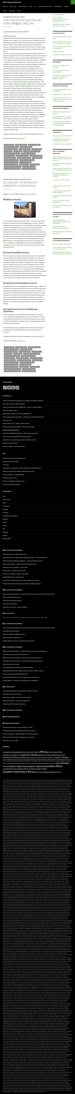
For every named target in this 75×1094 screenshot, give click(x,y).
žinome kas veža (26, 920)
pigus (65, 953)
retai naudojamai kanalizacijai (10, 905)
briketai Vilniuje (36, 980)
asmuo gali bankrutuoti (26, 936)
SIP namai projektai (38, 827)
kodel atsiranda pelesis (37, 832)
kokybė (53, 962)
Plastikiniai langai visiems (10, 478)
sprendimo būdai (7, 964)
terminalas (36, 1018)
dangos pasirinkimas (7, 927)
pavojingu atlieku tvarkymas (9, 892)
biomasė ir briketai (56, 980)
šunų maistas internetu (31, 1010)
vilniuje (26, 954)
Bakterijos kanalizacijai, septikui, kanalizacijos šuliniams (18, 471)
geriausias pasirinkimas (63, 925)
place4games (9, 992)
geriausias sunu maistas (34, 873)
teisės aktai (29, 958)
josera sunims (39, 855)
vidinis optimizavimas (8, 840)
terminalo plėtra (25, 1018)
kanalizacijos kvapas (61, 869)
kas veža (50, 917)
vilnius (32, 954)
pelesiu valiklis (9, 887)
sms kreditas (28, 1087)
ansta (35, 990)
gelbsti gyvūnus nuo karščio (57, 873)
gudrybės (61, 1015)
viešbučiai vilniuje (54, 772)
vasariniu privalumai (7, 1080)
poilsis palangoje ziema (43, 759)
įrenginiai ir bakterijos (16, 979)
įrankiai (18, 1031)
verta (4, 971)
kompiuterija (34, 1002)
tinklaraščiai (23, 1000)
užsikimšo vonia (30, 943)
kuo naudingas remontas (53, 819)
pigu (42, 1007)
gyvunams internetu (56, 861)
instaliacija (22, 1026)
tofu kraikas (47, 865)
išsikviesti (48, 953)
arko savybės (45, 1069)
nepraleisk (5, 1042)
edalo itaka (24, 861)
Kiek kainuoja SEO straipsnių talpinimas (14, 704)
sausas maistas (21, 874)
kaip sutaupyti (47, 861)
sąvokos (48, 966)
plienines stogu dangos (11, 160)
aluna (4, 878)
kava (37, 979)
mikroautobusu (6, 956)
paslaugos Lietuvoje (39, 900)
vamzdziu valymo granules (62, 902)
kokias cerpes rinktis (43, 905)
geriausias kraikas (67, 874)
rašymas (15, 998)
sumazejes (40, 1028)
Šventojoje (40, 1008)
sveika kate (45, 838)
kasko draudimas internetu (62, 1011)
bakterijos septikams (22, 905)
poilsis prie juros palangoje (54, 759)
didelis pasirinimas (40, 949)
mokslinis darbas (44, 1018)
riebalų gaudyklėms (47, 951)
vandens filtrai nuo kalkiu (26, 769)
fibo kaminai (8, 151)
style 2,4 (27, 878)
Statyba (5, 10)
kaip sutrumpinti (22, 917)
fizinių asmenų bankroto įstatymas (53, 935)
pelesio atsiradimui (12, 1085)
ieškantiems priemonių (59, 899)
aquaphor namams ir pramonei (46, 799)
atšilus (9, 1064)
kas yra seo (59, 809)
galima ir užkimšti (22, 943)
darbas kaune (59, 951)
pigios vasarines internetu (9, 1082)
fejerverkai (5, 869)
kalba (39, 993)
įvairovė (69, 1051)
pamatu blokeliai (9, 155)
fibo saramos (18, 151)
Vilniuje (57, 976)
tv (50, 1046)
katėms (67, 858)
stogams (27, 1036)
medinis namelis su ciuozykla (15, 843)
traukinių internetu (24, 985)
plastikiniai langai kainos (22, 1011)
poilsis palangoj (53, 757)
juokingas (44, 990)
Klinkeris (57, 62)
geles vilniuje (29, 976)
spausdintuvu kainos (55, 889)
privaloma (37, 1020)
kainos (39, 954)
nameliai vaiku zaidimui (63, 881)
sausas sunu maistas (66, 863)
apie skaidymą (63, 945)
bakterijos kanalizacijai (26, 830)
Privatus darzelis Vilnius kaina (27, 825)
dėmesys (26, 951)
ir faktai (15, 946)
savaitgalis (55, 967)
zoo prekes (46, 878)
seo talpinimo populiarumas (64, 1072)
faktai (30, 935)
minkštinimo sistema (64, 781)
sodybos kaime (67, 967)
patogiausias (39, 1000)
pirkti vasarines (23, 1078)
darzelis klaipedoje (46, 894)
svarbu (28, 1025)
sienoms (55, 1036)
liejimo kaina (46, 1060)
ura (15, 1044)
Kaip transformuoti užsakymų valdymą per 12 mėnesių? (18, 737)
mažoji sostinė (41, 953)
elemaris (41, 878)
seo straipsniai (62, 1003)
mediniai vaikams (55, 879)
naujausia (41, 1039)
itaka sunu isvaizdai (31, 861)
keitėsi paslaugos (67, 951)
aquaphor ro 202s (28, 807)
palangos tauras (29, 757)
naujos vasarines (48, 1075)
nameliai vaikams (39, 879)
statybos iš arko (67, 907)
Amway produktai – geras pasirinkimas (14, 446)
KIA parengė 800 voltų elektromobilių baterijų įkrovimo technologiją (62, 221)
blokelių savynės (22, 1070)
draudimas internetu (21, 958)
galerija (43, 1046)
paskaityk (37, 1042)
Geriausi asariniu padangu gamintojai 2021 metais (56, 850)
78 (62, 1044)
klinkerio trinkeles (20, 884)
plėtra (64, 1018)
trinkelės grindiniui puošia (57, 907)
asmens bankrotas (7, 938)
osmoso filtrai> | (17, 781)
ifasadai (32, 1059)
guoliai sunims (56, 855)
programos (53, 900)
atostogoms (18, 971)
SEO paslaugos (59, 33)
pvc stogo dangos (25, 162)
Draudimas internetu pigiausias (11, 484)
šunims (63, 858)
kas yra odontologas (60, 876)
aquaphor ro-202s (64, 804)
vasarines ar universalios (21, 1073)
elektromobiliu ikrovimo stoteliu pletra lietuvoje (36, 817)
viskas (64, 1038)
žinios (20, 1044)
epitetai (51, 922)
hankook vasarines (36, 1077)
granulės (30, 1051)
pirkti (37, 1056)
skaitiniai (25, 1042)
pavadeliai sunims (42, 863)
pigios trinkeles (37, 157)
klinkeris (5, 891)
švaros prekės (45, 954)
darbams (40, 1060)
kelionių (43, 958)
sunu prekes (40, 1010)
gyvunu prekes (52, 838)
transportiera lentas (43, 989)
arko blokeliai (41, 930)
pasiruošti (29, 971)
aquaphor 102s (19, 807)
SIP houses (24, 829)
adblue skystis (38, 833)
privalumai (40, 1013)
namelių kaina (31, 879)
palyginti (70, 1060)
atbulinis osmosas (26, 752)
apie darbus (45, 1059)
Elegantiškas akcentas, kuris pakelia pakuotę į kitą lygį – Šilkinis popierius (23, 670)
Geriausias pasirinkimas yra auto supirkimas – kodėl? (18, 727)
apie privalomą (11, 966)
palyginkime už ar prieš (26, 927)
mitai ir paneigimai (60, 920)
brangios (64, 971)
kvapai (4, 959)
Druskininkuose (11, 1016)
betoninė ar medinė (55, 931)
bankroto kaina (62, 938)
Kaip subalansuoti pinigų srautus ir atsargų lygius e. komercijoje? (21, 677)
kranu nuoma (13, 913)
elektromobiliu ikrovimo (58, 851)
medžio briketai (28, 980)
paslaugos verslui (51, 1031)
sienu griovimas (21, 891)
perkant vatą (65, 1067)
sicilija (43, 1087)
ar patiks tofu (25, 860)
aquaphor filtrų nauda (8, 801)
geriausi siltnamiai (55, 865)
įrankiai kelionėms (45, 1002)
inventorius (9, 1057)
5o (55, 990)
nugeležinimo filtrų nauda (12, 794)
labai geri (30, 998)
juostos (53, 976)
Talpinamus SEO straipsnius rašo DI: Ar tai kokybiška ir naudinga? (62, 42)
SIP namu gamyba (35, 824)
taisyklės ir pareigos (57, 917)
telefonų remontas (51, 809)
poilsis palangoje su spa (32, 759)
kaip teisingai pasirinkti (25, 922)
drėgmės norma (57, 1065)
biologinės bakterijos (50, 869)
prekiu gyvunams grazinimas (45, 851)
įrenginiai (58, 962)
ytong (18, 912)
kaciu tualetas (24, 856)
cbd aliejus (58, 838)
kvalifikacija (29, 1052)
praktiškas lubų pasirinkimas (17, 1090)
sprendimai (52, 959)
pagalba (43, 936)
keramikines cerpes (50, 910)
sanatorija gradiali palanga (21, 763)
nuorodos (65, 860)
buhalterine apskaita (47, 833)
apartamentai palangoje (11, 752)
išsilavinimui (60, 1021)
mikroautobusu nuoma (26, 956)
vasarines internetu (52, 1073)
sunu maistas (6, 855)
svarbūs (4, 998)
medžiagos (43, 1057)
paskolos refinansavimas (36, 842)
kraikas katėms (36, 874)
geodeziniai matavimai (48, 899)
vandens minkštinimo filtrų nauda (41, 794)
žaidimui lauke (11, 879)
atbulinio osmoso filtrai (57, 783)
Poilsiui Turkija (23, 6)
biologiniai (20, 964)
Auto (4, 496)
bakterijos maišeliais (66, 904)
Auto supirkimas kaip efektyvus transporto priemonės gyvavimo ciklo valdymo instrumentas (29, 594)
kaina (55, 949)
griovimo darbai (26, 887)
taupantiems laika (30, 1075)
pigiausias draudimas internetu (10, 1005)
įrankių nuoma (6, 913)
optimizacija (49, 1029)
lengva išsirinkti (42, 941)
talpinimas (13, 956)
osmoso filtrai (21, 757)
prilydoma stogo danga (27, 160)
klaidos (46, 1034)
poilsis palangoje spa (22, 759)
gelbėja (8, 976)
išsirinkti (13, 971)
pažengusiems (14, 1020)
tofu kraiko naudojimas (15, 860)
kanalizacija (15, 959)
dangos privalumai (16, 935)
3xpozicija (15, 992)
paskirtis (5, 933)
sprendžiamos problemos (38, 959)
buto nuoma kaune (10, 967)
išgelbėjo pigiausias (52, 998)
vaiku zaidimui (19, 881)
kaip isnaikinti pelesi (52, 1085)
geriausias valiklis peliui (13, 820)
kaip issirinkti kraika (45, 873)
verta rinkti (13, 976)
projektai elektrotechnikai (12, 1025)
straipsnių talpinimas (57, 930)
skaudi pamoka (67, 940)
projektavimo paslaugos (49, 1025)
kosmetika (66, 998)
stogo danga (28, 884)
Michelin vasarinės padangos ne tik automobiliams (17, 436)
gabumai (33, 1020)
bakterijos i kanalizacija (44, 1064)
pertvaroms (5, 1038)
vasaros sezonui (51, 1082)
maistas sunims (24, 873)
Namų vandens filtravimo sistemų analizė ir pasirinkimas (62, 248)
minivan (43, 992)
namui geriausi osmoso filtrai (17, 793)
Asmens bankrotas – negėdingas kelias (13, 474)
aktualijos (55, 1042)
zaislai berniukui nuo (67, 838)
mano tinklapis (39, 1038)
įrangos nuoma (63, 909)
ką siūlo (27, 953)
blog (33, 995)
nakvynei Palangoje (11, 984)
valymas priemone (67, 930)
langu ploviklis (36, 847)
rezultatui (9, 998)
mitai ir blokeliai (16, 1069)
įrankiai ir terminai (36, 922)
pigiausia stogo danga (24, 157)
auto (39, 1002)
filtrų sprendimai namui (49, 788)
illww (39, 992)
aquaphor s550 (50, 806)
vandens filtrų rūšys (46, 791)
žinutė (31, 1064)
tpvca (50, 958)
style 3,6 (31, 878)
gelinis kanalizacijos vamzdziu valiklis (29, 904)
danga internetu (52, 1067)
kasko (60, 956)
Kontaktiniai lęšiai (11, 881)
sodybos (61, 967)
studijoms (27, 1020)
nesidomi (5, 1064)
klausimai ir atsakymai (40, 966)
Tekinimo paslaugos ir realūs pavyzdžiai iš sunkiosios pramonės (20, 734)
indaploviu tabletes (47, 913)
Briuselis (5, 6)
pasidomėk (11, 1042)
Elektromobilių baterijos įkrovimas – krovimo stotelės (61, 227)
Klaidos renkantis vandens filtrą (12, 597)
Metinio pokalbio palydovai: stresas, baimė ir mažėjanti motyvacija (60, 19)
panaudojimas (34, 1047)
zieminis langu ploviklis (15, 847)
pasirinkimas (64, 931)
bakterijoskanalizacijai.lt (35, 894)
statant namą (41, 948)
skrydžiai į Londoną (43, 979)
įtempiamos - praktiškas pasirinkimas (15, 1091)
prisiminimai (60, 1020)
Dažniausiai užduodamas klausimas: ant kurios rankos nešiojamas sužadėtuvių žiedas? (62, 123)
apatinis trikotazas (41, 892)
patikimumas (41, 891)
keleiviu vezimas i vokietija (52, 915)
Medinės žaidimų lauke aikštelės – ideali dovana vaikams (19, 426)
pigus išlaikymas (22, 941)
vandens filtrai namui (10, 769)
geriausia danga (25, 935)
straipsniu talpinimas (36, 766)
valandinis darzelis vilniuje (22, 855)
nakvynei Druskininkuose (9, 989)
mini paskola (9, 853)
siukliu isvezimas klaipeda (25, 882)
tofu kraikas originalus (32, 851)
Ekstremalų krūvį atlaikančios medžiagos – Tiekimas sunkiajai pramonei (23, 561)
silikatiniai (50, 1069)
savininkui (50, 997)
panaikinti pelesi (17, 887)
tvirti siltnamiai (20, 866)
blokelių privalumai (47, 933)
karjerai (43, 1020)
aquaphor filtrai (29, 798)
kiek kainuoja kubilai (63, 816)
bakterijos (5, 900)
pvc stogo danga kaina (11, 162)
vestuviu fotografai (12, 891)
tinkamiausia (39, 951)
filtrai (43, 751)
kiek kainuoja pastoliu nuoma (42, 909)
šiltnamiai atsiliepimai (44, 866)
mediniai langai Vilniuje (56, 1010)
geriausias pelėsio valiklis (63, 811)
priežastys (39, 964)
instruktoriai (51, 982)
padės (33, 971)
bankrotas (64, 935)
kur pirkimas (29, 1057)
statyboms (60, 1036)
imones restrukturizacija (66, 889)
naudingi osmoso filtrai (57, 785)
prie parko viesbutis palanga (42, 760)
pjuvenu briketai (16, 980)
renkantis (21, 1060)
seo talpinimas (40, 987)
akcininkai (34, 992)
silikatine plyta (35, 164)
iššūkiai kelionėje (31, 917)
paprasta (69, 971)
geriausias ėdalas (35, 868)
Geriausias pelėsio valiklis (10, 410)
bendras (39, 1046)
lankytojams (33, 1044)
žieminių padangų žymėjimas (58, 780)
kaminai (16, 1049)
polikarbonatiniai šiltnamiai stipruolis (22, 832)
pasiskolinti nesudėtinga (20, 840)
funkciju (46, 1028)
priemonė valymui (7, 931)
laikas (4, 1062)
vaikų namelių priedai (62, 887)
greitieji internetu (53, 1088)
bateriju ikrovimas (32, 891)
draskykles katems (46, 842)
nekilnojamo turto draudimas (25, 1034)
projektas (65, 1025)
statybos (57, 909)
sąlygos (60, 1060)
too (59, 990)
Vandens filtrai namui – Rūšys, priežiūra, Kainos (16, 423)
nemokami (35, 998)
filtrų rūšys (68, 780)
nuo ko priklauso (35, 920)
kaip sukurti (43, 925)
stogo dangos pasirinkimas (12, 168)
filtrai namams (63, 786)
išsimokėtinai (21, 1002)
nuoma (9, 969)
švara (4, 962)
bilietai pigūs (33, 985)
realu (13, 1039)
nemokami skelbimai (15, 1047)
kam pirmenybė (45, 918)
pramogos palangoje (15, 760)
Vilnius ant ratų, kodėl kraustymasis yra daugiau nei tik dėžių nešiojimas (23, 400)
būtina (33, 1056)
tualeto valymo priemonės (65, 928)
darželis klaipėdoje (30, 896)
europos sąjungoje (16, 938)
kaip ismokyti (43, 876)
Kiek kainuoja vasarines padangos (36, 850)
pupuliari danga (11, 951)
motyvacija (46, 1056)
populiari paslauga (13, 917)
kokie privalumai (56, 933)
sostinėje (29, 1000)
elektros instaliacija (14, 1026)
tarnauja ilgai (47, 931)
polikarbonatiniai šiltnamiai (9, 866)
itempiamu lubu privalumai (45, 835)
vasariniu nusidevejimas (31, 1082)
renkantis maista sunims (24, 1088)
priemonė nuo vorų (41, 809)
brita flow (36, 878)
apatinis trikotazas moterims (22, 894)
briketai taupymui (29, 982)
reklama (17, 1039)
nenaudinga (8, 1056)
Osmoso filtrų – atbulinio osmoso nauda (14, 570)
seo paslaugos (62, 763)
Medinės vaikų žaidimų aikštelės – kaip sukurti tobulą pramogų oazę (62, 253)
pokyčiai (67, 1049)
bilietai (58, 984)
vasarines (5, 1075)
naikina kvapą (11, 945)
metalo (11, 1054)
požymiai (61, 966)
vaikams (46, 829)
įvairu (38, 1041)
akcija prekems (6, 876)
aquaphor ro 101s (10, 807)
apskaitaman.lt (67, 900)
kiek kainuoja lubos (41, 837)
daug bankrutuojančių (19, 940)
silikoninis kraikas (52, 856)
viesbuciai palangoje (41, 772)
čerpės (57, 941)
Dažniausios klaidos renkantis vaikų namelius (61, 201)
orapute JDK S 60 (48, 891)
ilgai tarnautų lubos (35, 1088)
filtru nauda (27, 869)
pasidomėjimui (26, 1044)
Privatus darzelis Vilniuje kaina (42, 825)
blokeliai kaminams (34, 144)
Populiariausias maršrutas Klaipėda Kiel (14, 458)
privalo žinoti (15, 948)
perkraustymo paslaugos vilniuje (35, 853)
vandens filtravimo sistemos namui (34, 788)
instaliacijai (51, 1023)
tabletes (49, 928)
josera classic (6, 822)
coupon (64, 992)
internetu (18, 966)
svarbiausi (64, 1060)
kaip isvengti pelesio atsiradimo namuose (23, 812)
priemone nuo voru (19, 809)
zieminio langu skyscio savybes (59, 832)
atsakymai (22, 1069)
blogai (55, 992)
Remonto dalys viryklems (15, 829)
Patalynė (5, 519)
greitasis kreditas (50, 840)
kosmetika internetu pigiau (64, 892)
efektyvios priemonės (61, 959)
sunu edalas (12, 855)
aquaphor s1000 (48, 802)
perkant (59, 1067)
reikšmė (5, 1020)
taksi (10, 954)
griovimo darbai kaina (22, 892)
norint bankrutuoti (39, 940)
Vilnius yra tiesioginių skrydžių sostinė (14, 481)
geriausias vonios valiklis (18, 817)
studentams (35, 1021)
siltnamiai (5, 838)
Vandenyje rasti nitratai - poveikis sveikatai (15, 607)
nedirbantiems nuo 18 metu (18, 1087)
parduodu (16, 1059)
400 (61, 1054)
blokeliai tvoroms (24, 149)
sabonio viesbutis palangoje (9, 763)
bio (59, 961)
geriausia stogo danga (24, 886)
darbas (31, 1018)
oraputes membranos (58, 891)
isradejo (69, 1003)
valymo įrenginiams (31, 889)
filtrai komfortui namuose (42, 786)
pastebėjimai (32, 1039)
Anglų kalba (13, 6)
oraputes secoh (38, 899)
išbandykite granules (22, 931)
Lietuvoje (11, 993)
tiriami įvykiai (61, 964)
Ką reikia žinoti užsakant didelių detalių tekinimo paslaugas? (62, 139)
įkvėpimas (37, 1031)
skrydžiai (45, 972)
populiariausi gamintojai (64, 1083)
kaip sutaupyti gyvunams (26, 858)
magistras (41, 1021)
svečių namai (67, 1015)
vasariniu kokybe (65, 1075)
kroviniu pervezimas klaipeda (46, 882)
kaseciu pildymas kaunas (20, 889)
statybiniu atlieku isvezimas (13, 899)
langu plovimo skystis (27, 847)
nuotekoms (63, 961)
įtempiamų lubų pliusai (63, 1088)
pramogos (50, 1013)
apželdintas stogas (36, 1069)
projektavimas (24, 1007)
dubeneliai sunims (65, 855)
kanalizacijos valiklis (53, 1003)
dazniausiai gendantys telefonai (55, 814)
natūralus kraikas (51, 876)
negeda (42, 1042)
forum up (63, 1039)
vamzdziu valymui (43, 904)
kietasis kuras (65, 980)
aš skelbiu (27, 990)
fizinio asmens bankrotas (39, 935)
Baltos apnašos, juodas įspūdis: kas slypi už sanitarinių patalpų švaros (62, 169)
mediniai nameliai (36, 881)
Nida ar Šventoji (30, 984)
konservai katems (43, 856)
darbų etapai (67, 1021)
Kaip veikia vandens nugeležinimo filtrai (14, 634)
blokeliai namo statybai (11, 147)
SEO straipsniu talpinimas (13, 590)
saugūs (13, 1064)
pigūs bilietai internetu (62, 979)
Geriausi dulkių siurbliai (45, 824)
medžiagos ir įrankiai (32, 1060)
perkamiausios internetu (56, 874)
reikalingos (41, 998)
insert (54, 993)
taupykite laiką (59, 940)
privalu (9, 1020)
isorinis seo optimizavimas (52, 822)
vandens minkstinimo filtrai (18, 771)
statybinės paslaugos (56, 912)
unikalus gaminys (51, 941)
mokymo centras (12, 1051)
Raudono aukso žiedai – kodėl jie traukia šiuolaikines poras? (19, 564)
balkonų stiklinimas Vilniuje (9, 1011)
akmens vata (37, 912)
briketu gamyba (11, 982)
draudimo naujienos (7, 972)
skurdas (29, 992)
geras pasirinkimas (7, 948)
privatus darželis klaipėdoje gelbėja (17, 896)
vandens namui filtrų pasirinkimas (39, 789)
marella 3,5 (21, 878)
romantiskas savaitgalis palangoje (56, 760)
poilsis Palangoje (63, 757)
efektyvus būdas (45, 922)
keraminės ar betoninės (25, 948)
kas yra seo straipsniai (27, 822)
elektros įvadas (6, 1029)
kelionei (24, 971)
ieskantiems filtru (13, 869)
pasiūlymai (11, 1008)
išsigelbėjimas (68, 936)
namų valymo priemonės (31, 930)
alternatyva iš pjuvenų (46, 980)
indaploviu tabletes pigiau (12, 928)
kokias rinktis (57, 927)
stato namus (10, 910)
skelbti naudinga (37, 936)
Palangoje (46, 977)
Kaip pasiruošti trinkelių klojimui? (62, 136)
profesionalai (61, 1049)
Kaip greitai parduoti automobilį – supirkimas (15, 654)
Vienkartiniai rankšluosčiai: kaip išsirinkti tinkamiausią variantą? (21, 580)
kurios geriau (34, 948)
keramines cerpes (53, 905)
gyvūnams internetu (45, 874)
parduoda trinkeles (36, 155)
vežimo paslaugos (14, 1060)
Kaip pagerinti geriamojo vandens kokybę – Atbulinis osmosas (20, 691)
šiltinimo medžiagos (31, 907)
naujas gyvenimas (55, 936)
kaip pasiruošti (18, 920)
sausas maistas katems (33, 856)
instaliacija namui (58, 1026)
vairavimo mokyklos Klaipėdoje (52, 1016)
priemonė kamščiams (49, 927)
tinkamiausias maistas (16, 868)
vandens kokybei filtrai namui (23, 789)
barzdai (70, 1059)
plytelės (70, 1067)
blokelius (23, 84)
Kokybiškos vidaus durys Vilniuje (62, 54)
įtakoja (38, 925)
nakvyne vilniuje (29, 754)
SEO (35, 6)
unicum (48, 1038)
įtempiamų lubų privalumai (46, 1090)
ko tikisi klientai (9, 907)
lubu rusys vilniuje (56, 837)
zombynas (11, 1003)
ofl (57, 990)
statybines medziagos (46, 912)
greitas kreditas (58, 840)
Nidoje (30, 1008)
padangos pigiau (64, 847)
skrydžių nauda (52, 979)
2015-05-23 (21, 341)
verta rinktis (33, 925)
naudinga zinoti (27, 1077)
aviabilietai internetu (40, 1003)
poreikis (42, 1034)
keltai (46, 993)
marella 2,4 (15, 878)
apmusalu (39, 1015)
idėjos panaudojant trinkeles (43, 907)
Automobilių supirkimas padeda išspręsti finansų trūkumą (19, 730)
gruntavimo (50, 1015)
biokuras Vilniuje (20, 982)
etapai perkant (20, 946)
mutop (7, 1046)
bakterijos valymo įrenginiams (14, 915)
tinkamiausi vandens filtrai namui (18, 788)
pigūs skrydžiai (31, 1038)
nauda (68, 961)
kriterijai (64, 922)
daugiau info (31, 1062)
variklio (44, 1015)
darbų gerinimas (59, 1059)
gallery (58, 1046)
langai (28, 989)
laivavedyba (56, 1052)
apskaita (62, 985)
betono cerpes (59, 910)
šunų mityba (15, 874)
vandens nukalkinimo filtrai (19, 796)
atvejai (22, 974)
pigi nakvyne (26, 967)
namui (31, 964)
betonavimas (52, 1059)
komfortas (39, 1070)
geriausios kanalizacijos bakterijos (27, 833)
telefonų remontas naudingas (29, 814)
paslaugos (42, 920)
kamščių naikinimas (53, 943)
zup (17, 1036)
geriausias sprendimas (52, 925)
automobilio (13, 958)
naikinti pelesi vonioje (52, 886)
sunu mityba (40, 861)
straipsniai (52, 868)
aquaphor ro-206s (26, 806)
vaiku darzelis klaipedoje (57, 894)
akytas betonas (9, 144)
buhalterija (56, 985)
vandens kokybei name (63, 789)
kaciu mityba (16, 853)
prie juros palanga (32, 760)
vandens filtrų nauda (36, 783)
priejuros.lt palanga (24, 760)
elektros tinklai (6, 1026)
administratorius (7, 941)
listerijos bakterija (47, 832)
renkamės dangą (19, 951)
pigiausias (15, 953)
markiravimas (6, 1054)
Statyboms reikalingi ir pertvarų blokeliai (22, 21)
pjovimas (32, 1054)
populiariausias (54, 966)
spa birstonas (19, 967)
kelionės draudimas (40, 956)
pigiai (21, 1059)
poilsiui (17, 1016)
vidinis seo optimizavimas (65, 822)
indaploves (36, 915)
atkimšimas (37, 943)
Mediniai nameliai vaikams (10, 443)
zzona (62, 990)
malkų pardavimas (62, 905)
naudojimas (41, 1047)
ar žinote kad (38, 1067)
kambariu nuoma (39, 969)
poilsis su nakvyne (7, 760)
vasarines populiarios (18, 1077)
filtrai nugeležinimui (7, 781)
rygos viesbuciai (67, 760)
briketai (9, 980)
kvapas (21, 962)
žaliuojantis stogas (12, 1070)
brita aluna (9, 878)
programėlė (21, 954)
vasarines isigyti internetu (65, 1080)
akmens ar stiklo (11, 1067)
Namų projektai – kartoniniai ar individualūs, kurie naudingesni (20, 680)
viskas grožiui (53, 1002)
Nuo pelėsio (6, 506)
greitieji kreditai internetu (14, 842)
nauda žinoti (32, 951)
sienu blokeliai (24, 164)
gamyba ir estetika (61, 946)
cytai (38, 990)
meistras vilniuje (48, 853)
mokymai (5, 1051)
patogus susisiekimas (45, 923)
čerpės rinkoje (62, 948)
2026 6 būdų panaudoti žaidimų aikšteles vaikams (62, 191)
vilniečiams (45, 1052)
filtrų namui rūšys (37, 791)
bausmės (45, 964)
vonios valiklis (55, 928)
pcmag (68, 992)
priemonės (30, 931)
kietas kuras (20, 913)
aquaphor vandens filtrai (19, 798)
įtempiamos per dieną (29, 1091)
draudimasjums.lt (53, 954)
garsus (61, 1041)
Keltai (30, 6)
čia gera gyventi (6, 990)
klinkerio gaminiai (42, 886)
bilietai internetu (12, 985)
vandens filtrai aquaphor (57, 798)
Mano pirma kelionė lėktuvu (11, 461)
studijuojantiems (28, 1021)
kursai (45, 998)
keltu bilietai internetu (44, 1033)
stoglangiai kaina (37, 1011)
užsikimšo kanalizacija (37, 946)
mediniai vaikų (23, 879)
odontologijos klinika (57, 853)
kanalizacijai (17, 961)
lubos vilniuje (65, 837)
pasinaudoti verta (9, 940)
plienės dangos (33, 1036)
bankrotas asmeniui (32, 938)
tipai (62, 962)
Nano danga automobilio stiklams (12, 600)
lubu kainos (49, 837)
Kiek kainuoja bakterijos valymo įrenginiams (23, 827)
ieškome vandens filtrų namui (62, 788)
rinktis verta (67, 941)
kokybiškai (60, 998)
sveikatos (51, 956)
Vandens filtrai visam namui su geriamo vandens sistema (18, 641)
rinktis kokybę (28, 946)
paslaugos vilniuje (24, 900)
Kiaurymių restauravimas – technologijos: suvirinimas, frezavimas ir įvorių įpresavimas (62, 99)
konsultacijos (60, 1002)
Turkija (42, 993)
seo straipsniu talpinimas (14, 766)
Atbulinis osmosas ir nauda (10, 740)
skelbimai (69, 1038)
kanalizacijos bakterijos (8, 871)
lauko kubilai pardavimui (30, 809)
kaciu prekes (47, 1010)
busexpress (13, 1036)
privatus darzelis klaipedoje (27, 899)
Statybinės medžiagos (62, 240)
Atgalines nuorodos (61, 108)
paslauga (38, 971)
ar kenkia (35, 962)
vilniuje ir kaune (57, 1090)
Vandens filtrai (7, 538)
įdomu (4, 1052)
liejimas (66, 1059)
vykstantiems (31, 966)
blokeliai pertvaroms (11, 149)
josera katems (32, 855)
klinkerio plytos (33, 886)
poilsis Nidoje (52, 969)
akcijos (18, 956)
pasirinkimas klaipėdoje (41, 896)
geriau (4, 923)
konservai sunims (16, 856)
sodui (51, 871)
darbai (45, 1021)
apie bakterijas (10, 961)
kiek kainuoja (60, 900)
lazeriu (57, 1054)
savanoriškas (58, 971)
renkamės (16, 962)
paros (35, 1015)
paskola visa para (7, 1087)
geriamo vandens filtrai (54, 752)
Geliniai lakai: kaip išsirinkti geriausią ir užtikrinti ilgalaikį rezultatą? (22, 583)
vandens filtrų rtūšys (52, 789)
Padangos (5, 509)
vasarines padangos (44, 847)
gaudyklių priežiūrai (38, 931)
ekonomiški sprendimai (19, 925)
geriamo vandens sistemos (40, 796)
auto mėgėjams (32, 987)
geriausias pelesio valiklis (15, 822)
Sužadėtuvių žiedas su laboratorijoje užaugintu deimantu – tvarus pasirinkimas (25, 557)
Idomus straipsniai (61, 86)
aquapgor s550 (39, 802)
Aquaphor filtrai (7, 420)
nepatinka (9, 959)
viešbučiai (19, 969)
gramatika (55, 1034)
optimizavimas (6, 1031)
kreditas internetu (25, 842)
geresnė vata (27, 1067)
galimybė (50, 1008)
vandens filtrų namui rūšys (9, 789)
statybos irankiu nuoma (12, 1010)
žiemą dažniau (43, 945)
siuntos (4, 979)
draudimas (65, 977)
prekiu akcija (41, 865)
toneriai (70, 887)
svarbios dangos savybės (48, 1070)
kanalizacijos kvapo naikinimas (21, 910)
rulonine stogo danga (11, 164)
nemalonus (30, 962)
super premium (67, 853)
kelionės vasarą (27, 918)
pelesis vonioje (61, 886)
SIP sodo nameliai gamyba (50, 827)
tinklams (34, 1007)
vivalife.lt (60, 954)
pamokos (13, 1033)
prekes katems (50, 863)
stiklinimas (46, 985)
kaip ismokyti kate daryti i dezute (17, 865)
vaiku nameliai (15, 882)
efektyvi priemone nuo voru (26, 820)
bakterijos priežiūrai (33, 905)
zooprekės (13, 876)
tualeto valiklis (46, 889)
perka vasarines (45, 1077)
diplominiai (20, 1021)
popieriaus (23, 1054)
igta (58, 989)
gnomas (64, 989)
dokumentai (47, 900)
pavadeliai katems (33, 863)
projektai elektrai (41, 1026)
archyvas (54, 1046)
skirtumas (5, 1015)
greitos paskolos (44, 1088)
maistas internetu (26, 868)
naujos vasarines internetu (41, 1080)
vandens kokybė (41, 769)
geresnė (19, 1013)
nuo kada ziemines (61, 830)
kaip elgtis (48, 936)
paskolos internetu (31, 840)
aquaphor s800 (12, 802)
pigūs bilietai (47, 987)
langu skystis (43, 915)
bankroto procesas (30, 940)
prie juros (5, 969)
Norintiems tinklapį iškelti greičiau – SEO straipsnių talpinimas (20, 433)
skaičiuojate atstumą (55, 923)
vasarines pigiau (56, 1075)
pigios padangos (27, 845)
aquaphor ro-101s (21, 802)
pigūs (18, 985)
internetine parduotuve (24, 780)
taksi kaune (10, 953)
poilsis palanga (46, 757)
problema (68, 958)
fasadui (64, 1069)
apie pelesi (5, 1085)
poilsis (57, 969)
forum (4, 1039)
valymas (45, 1065)
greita (17, 1065)
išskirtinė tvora (48, 930)
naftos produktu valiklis (50, 1087)
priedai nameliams (60, 878)
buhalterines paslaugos (13, 900)
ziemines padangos (54, 847)
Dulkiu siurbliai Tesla (57, 824)
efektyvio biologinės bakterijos (36, 871)
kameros (55, 964)
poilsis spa (69, 759)
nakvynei (60, 1007)
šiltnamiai (5, 873)
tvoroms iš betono (20, 930)
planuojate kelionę (10, 923)
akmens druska (68, 1087)
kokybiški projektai (58, 1023)
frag (18, 1003)
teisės (64, 1052)
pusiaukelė (48, 1020)
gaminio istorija (16, 927)
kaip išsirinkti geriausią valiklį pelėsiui (42, 812)
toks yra (4, 953)
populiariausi (10, 1062)
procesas (53, 920)
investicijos (63, 1056)
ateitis (58, 1039)
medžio (40, 1054)
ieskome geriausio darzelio (23, 835)
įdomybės (23, 1041)
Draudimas (6, 465)
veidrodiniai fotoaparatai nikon (10, 1088)
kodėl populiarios (63, 918)
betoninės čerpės (7, 935)
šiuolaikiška (43, 1031)
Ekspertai (57, 132)
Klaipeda (50, 993)
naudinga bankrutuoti (50, 940)
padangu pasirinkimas (53, 848)
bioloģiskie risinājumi (13, 833)
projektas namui (39, 1025)
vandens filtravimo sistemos (16, 786)
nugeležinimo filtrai (58, 755)
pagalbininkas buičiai (38, 927)
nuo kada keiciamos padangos (20, 848)
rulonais (15, 931)
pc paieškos (6, 1060)
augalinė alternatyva (34, 860)
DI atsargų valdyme (58, 14)
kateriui (16, 1052)
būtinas (47, 1062)
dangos (62, 941)
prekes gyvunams (37, 858)
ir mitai (10, 946)
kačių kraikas (29, 874)
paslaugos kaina (38, 995)
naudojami (22, 1057)
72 (64, 1044)
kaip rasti (27, 974)
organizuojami (22, 1052)
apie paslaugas (16, 974)
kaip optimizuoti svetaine (9, 824)
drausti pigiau (53, 1062)
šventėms (38, 974)
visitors (21, 1003)
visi (3, 1056)
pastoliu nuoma (65, 912)
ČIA (42, 134)
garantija (57, 1031)
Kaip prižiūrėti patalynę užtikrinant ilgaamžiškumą (17, 413)
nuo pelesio (36, 897)
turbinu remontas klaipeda (26, 838)
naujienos (59, 860)
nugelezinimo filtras (44, 755)
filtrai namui (27, 793)
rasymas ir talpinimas (33, 1073)
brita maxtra (69, 876)
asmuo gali (24, 938)
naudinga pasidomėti (62, 949)
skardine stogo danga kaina (13, 166)
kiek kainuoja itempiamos (30, 837)
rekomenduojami (7, 1069)
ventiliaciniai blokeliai (29, 168)
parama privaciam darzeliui (59, 833)
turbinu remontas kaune (14, 838)
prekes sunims (57, 863)
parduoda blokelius (22, 155)
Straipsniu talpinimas (12, 723)
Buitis (4, 503)
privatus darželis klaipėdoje (63, 896)
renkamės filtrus (7, 868)
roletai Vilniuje (65, 1010)
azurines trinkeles (21, 144)
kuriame (27, 925)
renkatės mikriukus (65, 923)
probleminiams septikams (54, 904)
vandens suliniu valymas (49, 902)
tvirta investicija (12, 933)
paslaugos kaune (33, 953)
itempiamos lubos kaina (17, 837)
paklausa (66, 1008)
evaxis (31, 990)
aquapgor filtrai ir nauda (28, 801)
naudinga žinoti (31, 933)
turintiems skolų (17, 936)
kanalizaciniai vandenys (37, 902)
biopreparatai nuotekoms (38, 884)
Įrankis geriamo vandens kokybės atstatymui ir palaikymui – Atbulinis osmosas (62, 77)
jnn (40, 990)
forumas (39, 1044)
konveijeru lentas (34, 989)
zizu (61, 989)
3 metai (62, 936)
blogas (48, 868)
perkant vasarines (60, 1082)
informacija (6, 922)
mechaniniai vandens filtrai (12, 755)
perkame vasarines (41, 1083)
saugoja (70, 969)
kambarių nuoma (7, 1007)
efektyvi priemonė (12, 943)
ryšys (67, 1064)
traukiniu (54, 984)
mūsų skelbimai (20, 990)
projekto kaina (66, 1005)
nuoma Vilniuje (60, 982)
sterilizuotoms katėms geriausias (50, 816)
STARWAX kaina (7, 886)
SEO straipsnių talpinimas (12, 2)
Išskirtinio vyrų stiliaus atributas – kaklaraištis (16, 574)
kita (62, 1038)
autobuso (55, 1015)
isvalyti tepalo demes (41, 843)
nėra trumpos (62, 997)
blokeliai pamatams (26, 147)
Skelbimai (66, 6)
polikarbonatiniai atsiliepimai (31, 866)
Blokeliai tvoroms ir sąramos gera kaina (20, 184)
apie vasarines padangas (52, 1083)
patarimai (31, 900)
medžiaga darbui (7, 1023)
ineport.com (35, 976)
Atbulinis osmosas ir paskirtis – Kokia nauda (15, 567)
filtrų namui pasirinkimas (30, 786)
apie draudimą (23, 1062)
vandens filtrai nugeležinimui (26, 794)
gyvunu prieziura (46, 858)
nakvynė (62, 1008)
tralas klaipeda (57, 882)
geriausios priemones (26, 902)
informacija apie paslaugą (9, 909)
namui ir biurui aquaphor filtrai (59, 802)
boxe (44, 1038)
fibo (25, 912)
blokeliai (31, 912)
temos (15, 1021)
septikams (39, 889)
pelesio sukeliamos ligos (63, 1085)
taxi (36, 954)
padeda (27, 961)
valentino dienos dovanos (9, 894)
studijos (65, 1020)
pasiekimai (39, 1052)
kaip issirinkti (63, 865)
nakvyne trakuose (34, 967)
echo (12, 1052)
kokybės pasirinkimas (8, 925)
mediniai (17, 879)
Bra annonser (58, 6)
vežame (37, 917)
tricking (49, 984)
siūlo (56, 1060)
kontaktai (49, 860)
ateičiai (50, 1034)
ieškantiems (16, 1062)
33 (60, 1044)
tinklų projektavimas (32, 1028)
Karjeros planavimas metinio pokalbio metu (15, 674)
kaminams (5, 1049)
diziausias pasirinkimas (32, 1078)
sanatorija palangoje (39, 763)
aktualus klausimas (62, 943)
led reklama (52, 866)
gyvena (34, 1052)
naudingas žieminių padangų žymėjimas (36, 819)
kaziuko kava (31, 1042)
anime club (56, 1041)
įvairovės (18, 1041)
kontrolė (50, 964)
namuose (32, 1067)
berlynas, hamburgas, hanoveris (15, 918)
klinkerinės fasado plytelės (32, 151)
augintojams (43, 868)
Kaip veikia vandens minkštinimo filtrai (14, 404)
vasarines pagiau (31, 1080)
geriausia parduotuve (66, 861)
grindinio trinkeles (7, 912)
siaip (56, 989)
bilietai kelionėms (13, 987)
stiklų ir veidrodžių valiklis (9, 930)
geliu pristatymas (32, 892)
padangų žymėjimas (35, 780)
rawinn (22, 980)
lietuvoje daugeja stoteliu (54, 817)
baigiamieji (5, 1021)
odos (36, 1054)
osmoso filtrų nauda (25, 781)
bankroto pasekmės (7, 936)
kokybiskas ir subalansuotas (21, 863)
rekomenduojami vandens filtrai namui (12, 791)
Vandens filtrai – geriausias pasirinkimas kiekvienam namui (19, 440)
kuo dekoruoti (50, 1057)
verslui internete (62, 1029)
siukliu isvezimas (11, 884)
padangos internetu (7, 845)
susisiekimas (6, 954)
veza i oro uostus (67, 954)
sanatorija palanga (31, 763)
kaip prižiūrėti (39, 913)
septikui (67, 899)
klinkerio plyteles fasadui (12, 153)
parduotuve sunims (27, 1072)
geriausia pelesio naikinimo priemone (27, 1085)
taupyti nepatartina (24, 949)
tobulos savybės (49, 949)
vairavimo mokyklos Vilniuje (48, 1011)
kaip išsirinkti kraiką (21, 876)
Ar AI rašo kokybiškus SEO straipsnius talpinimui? (62, 47)
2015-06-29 (21, 138)
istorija (64, 1054)
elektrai (41, 1023)
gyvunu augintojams (56, 858)
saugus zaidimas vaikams (38, 830)
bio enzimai (55, 913)
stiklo (28, 1054)
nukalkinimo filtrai (9, 757)
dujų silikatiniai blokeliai (20, 907)
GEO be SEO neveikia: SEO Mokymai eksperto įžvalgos (18, 667)
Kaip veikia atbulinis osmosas (61, 180)
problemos (57, 1057)
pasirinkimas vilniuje (12, 835)
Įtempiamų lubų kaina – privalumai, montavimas (16, 700)
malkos (69, 905)
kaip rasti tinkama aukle (45, 897)
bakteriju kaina (64, 884)
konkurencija (54, 953)
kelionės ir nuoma (60, 974)
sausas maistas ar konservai (29, 843)
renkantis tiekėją (20, 923)
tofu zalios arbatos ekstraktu (19, 851)
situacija (23, 961)
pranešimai (66, 1042)
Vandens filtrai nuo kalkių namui (62, 94)
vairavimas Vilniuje (38, 982)
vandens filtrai (54, 766)
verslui (64, 995)
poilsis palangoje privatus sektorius (10, 759)
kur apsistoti (42, 967)
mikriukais (36, 923)
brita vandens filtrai (58, 871)
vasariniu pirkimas (39, 1075)
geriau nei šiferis (34, 941)
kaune (53, 951)
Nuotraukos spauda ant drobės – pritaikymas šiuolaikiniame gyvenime (62, 175)
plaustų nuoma (23, 1051)
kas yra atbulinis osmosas (21, 785)
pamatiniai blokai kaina (28, 153)
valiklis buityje (14, 886)
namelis (43, 881)
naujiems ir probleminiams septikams (11, 902)
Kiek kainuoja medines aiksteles (22, 824)
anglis (4, 907)
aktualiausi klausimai (14, 922)
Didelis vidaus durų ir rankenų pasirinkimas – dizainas (61, 25)
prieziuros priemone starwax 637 (53, 884)
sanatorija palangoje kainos (50, 763)
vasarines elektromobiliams (19, 1080)
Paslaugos (12, 10)
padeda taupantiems (60, 958)
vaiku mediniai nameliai (51, 881)
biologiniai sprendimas (20, 945)
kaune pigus (21, 953)
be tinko (38, 1057)
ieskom (25, 992)
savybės (12, 1059)
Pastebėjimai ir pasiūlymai (45, 6)
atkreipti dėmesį (54, 918)
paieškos (24, 1056)
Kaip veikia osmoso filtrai (10, 604)
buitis (42, 829)
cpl (68, 989)
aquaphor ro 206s (37, 807)
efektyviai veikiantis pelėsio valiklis (42, 820)
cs (59, 1038)
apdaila (25, 1059)
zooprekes (26, 1003)
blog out (11, 1044)
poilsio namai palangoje (38, 757)
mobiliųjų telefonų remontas (35, 816)
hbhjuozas (13, 990)
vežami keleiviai (43, 917)
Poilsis (19, 10)
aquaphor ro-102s (30, 802)
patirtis (62, 933)
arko (27, 912)
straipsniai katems (38, 838)
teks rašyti (53, 1020)
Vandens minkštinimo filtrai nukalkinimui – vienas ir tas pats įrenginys (22, 407)
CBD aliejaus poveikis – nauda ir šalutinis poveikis (17, 697)
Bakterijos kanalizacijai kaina (57, 825)
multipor (14, 912)
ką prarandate (68, 920)
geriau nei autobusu (36, 918)
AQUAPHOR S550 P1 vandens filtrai (13, 577)
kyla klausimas (44, 943)
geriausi (59, 992)
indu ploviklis (67, 891)
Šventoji (60, 1000)
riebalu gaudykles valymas (53, 945)
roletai (15, 993)
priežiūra (54, 995)
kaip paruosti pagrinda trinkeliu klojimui (25, 909)
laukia (37, 1034)
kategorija (27, 1002)
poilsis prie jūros (63, 759)
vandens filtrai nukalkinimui (24, 783)
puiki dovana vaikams (57, 812)
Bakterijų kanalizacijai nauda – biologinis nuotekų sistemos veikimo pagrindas (62, 158)
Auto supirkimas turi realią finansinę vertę (15, 554)
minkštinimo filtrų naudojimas (51, 781)
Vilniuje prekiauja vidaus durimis (62, 244)
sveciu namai (25, 969)
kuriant (14, 1057)
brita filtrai (36, 752)
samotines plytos (41, 910)
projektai (45, 1023)
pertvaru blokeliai (10, 157)
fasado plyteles (36, 149)
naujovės (34, 1041)
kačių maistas (22, 1010)
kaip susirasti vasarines (21, 1083)
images (47, 1046)
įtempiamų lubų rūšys (40, 1091)
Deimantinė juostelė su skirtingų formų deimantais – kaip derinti (62, 117)
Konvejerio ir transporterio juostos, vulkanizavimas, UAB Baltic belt (22, 468)
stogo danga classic (29, 166)
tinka (28, 1064)
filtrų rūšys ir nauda (46, 793)
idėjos (68, 1056)
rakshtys (59, 1051)
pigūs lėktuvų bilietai (65, 1046)
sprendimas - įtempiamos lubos (32, 1090)
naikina (20, 959)
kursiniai (54, 1021)
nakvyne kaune (49, 967)
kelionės (56, 956)
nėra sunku (53, 974)
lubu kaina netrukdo (57, 835)
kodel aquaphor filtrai (20, 804)
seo (27, 891)
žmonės (48, 971)
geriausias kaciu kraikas (42, 814)
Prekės (5, 525)
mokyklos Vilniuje (26, 979)
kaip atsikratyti (41, 962)
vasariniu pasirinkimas (54, 1077)
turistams (50, 1007)
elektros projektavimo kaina (15, 1028)
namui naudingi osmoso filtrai (34, 785)
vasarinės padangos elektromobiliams (18, 819)
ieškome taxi (61, 953)
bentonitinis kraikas (62, 856)
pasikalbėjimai (49, 1041)
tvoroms (70, 931)
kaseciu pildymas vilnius (8, 889)
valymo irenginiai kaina (57, 897)
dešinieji (21, 992)
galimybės (22, 1031)
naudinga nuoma (45, 974)
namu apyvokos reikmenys (34, 829)
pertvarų (47, 1047)
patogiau (69, 922)
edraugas (66, 990)
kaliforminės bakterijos (13, 825)
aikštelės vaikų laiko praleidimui (13, 814)
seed (70, 989)
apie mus (54, 860)
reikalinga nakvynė (21, 984)
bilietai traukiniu (64, 984)
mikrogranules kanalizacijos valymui (11, 904)
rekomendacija (63, 969)
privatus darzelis (35, 835)
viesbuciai (31, 969)
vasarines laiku (11, 1075)
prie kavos (20, 1042)
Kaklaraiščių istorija (58, 51)
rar (15, 1003)
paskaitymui (6, 1044)
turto (33, 956)
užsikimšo (5, 943)
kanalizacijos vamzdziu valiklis (39, 928)
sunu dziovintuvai (7, 856)
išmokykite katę (23, 853)
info (19, 858)
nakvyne (14, 969)
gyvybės (38, 958)
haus (22, 912)
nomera (52, 990)
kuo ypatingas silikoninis (31, 865)
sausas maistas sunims (12, 858)
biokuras (5, 982)
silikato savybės (57, 1069)
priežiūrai (47, 959)
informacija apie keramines (51, 948)
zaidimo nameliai (34, 887)
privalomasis (24, 966)
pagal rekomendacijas (23, 997)
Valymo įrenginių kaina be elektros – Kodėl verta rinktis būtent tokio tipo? (23, 417)
